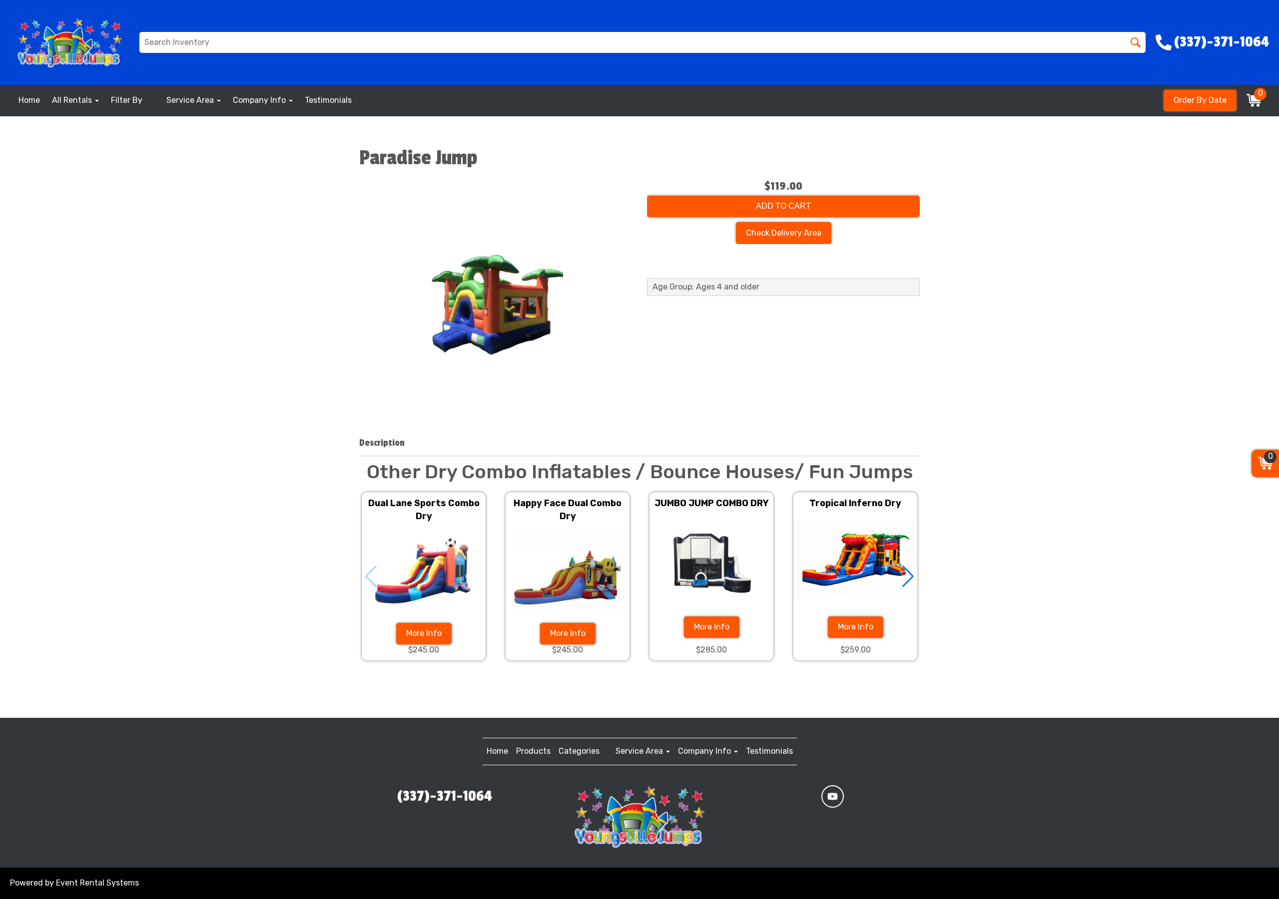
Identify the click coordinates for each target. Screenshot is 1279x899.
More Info (424, 633)
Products (533, 751)
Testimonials (328, 100)
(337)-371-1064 (444, 796)
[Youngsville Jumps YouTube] (832, 796)
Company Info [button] (260, 100)
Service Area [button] (191, 100)
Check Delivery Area (783, 233)
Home (29, 100)
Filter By (126, 100)
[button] (908, 577)
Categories (579, 751)
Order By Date (1200, 100)
